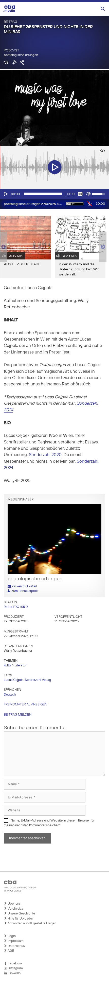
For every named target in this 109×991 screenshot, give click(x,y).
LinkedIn (14, 973)
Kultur (8, 665)
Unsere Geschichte (21, 913)
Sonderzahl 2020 (45, 455)
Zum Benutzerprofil (24, 591)
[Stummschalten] (88, 193)
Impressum (15, 941)
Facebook (14, 963)
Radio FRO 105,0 (16, 607)
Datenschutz (16, 946)
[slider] (43, 194)
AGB (10, 950)
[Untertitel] (80, 193)
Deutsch (10, 694)
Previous (2, 247)
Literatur (20, 665)
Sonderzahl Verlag (38, 680)
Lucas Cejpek (13, 680)
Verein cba (15, 908)
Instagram (15, 968)
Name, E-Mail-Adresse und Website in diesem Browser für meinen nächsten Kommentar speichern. (49, 823)
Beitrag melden (17, 715)
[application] (54, 194)
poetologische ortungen (21, 55)
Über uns (14, 903)
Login (11, 936)
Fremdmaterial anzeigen (25, 704)
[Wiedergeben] (5, 193)
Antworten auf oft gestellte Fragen (31, 923)
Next (102, 247)
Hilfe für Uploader (20, 918)
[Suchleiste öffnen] (102, 9)
